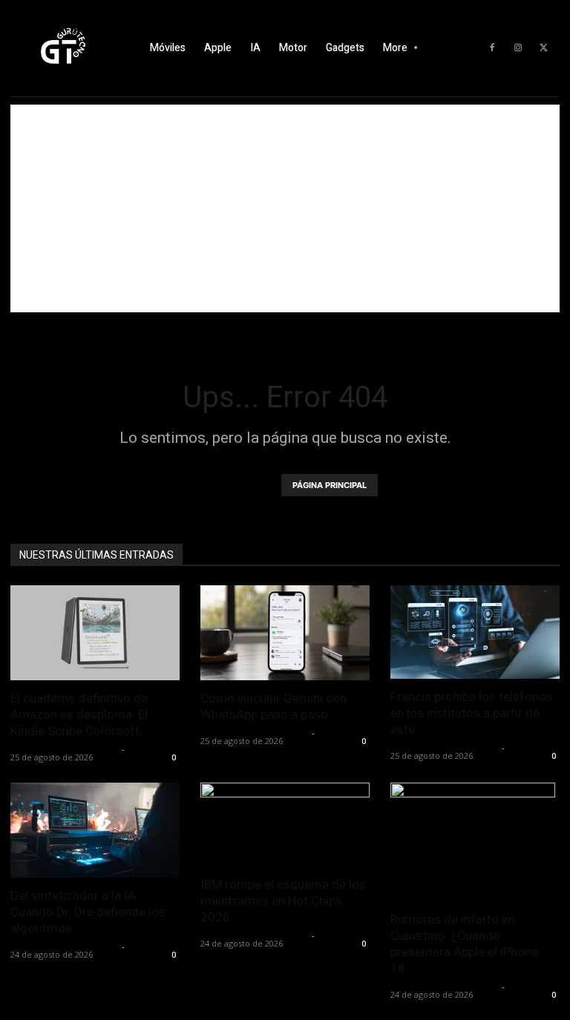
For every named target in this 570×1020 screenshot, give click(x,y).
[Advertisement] (285, 208)
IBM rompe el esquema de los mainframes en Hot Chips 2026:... (283, 900)
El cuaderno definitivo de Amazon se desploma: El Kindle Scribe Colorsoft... (79, 714)
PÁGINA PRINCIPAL (329, 485)
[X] (544, 48)
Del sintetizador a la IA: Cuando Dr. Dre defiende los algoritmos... (88, 911)
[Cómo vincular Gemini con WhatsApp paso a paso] (285, 632)
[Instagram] (518, 48)
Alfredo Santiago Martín (64, 748)
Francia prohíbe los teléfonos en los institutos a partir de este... (471, 713)
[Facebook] (492, 48)
